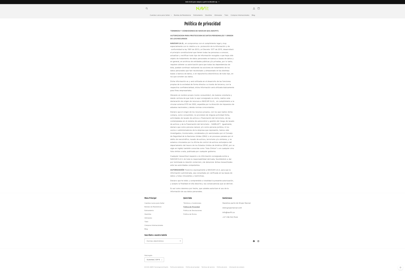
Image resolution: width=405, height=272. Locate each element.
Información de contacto (236, 267)
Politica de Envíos (190, 214)
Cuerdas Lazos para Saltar (154, 203)
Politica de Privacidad (191, 207)
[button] (146, 8)
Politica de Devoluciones (192, 210)
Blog (146, 229)
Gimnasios (148, 218)
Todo (146, 221)
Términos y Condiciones (192, 203)
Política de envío (222, 267)
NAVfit (152, 267)
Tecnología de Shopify (161, 267)
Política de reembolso (177, 267)
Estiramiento (149, 210)
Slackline (147, 214)
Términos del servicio (208, 267)
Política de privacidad (192, 267)
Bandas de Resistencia (152, 207)
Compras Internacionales (153, 225)
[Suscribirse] (180, 240)
